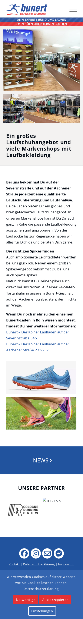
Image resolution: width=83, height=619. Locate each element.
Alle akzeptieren (55, 599)
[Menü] (71, 8)
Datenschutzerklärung (39, 564)
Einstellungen (42, 611)
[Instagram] (36, 553)
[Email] (47, 553)
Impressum (66, 564)
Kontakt (14, 564)
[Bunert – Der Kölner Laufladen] (27, 8)
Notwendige (25, 599)
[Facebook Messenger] (59, 553)
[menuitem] (71, 8)
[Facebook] (24, 553)
